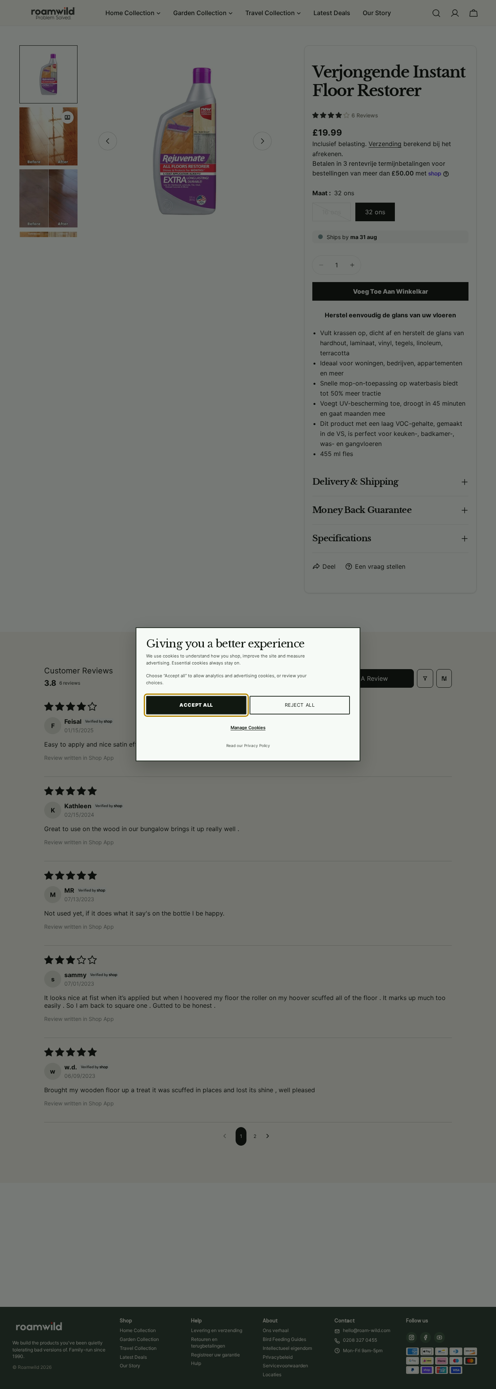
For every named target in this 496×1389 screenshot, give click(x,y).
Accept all (196, 705)
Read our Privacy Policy (248, 746)
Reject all (300, 705)
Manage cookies (248, 727)
